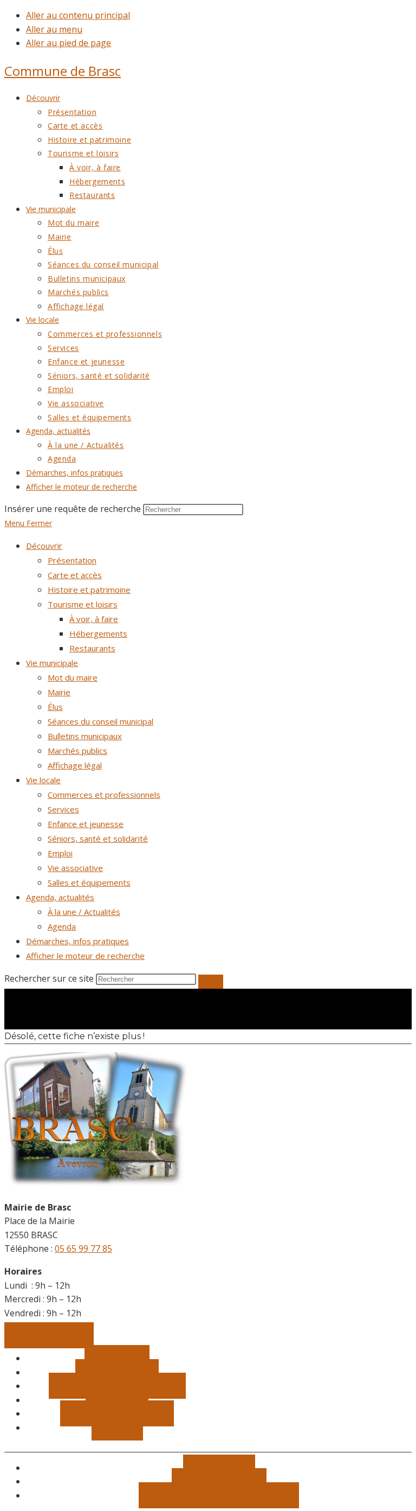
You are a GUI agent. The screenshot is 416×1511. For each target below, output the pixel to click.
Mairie (59, 692)
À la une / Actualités (84, 911)
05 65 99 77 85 (83, 1248)
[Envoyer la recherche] (210, 982)
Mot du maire (73, 677)
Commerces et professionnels (104, 794)
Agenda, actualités (60, 897)
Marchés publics (77, 750)
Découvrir (44, 545)
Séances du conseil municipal (100, 721)
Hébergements (98, 633)
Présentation (72, 560)
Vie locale (43, 779)
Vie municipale (52, 662)
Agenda (62, 926)
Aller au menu (54, 29)
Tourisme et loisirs (83, 604)
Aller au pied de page (68, 43)
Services (63, 809)
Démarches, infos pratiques (77, 941)
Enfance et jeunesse (85, 823)
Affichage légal (75, 765)
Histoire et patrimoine (89, 589)
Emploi (60, 853)
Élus (55, 706)
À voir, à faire (93, 618)
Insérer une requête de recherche (72, 509)
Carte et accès (75, 574)
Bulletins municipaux (85, 736)
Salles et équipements (89, 882)
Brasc (62, 71)
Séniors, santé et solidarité (98, 838)
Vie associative (75, 867)
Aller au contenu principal (78, 15)
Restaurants (92, 648)
